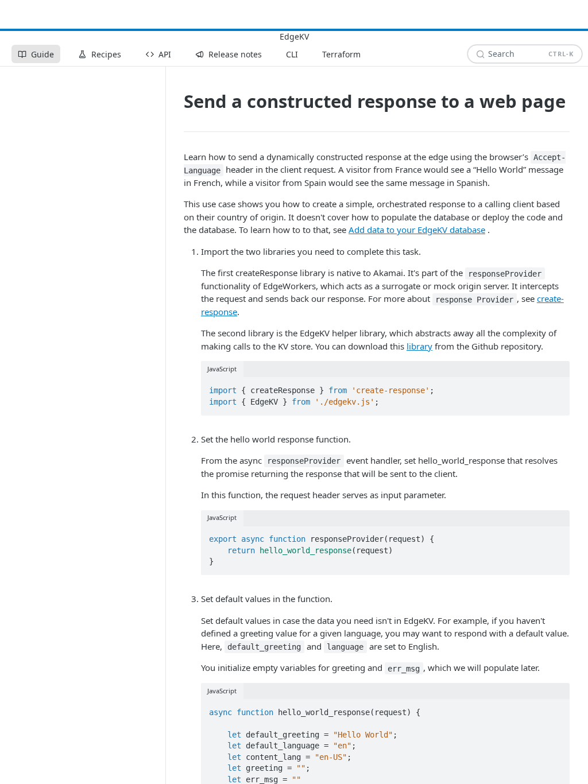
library (419, 346)
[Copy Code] (556, 387)
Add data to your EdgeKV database (417, 229)
